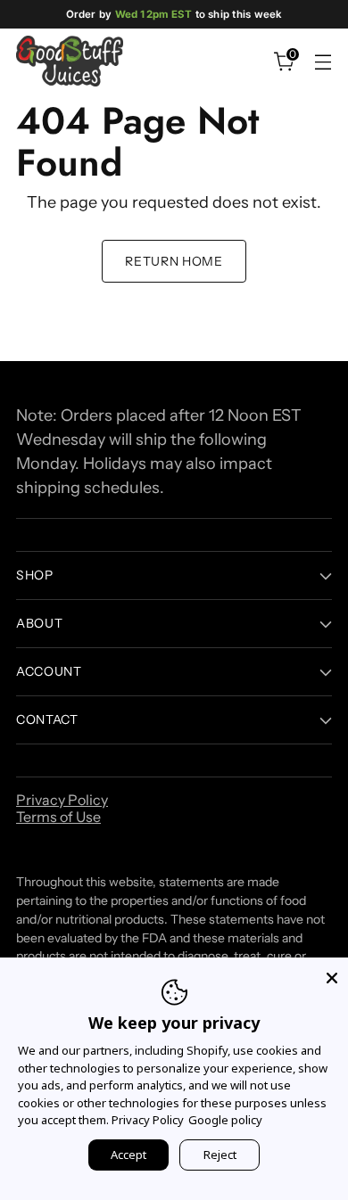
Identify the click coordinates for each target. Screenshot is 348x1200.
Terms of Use (58, 817)
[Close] (332, 973)
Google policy (225, 1120)
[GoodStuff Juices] (69, 61)
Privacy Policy (62, 800)
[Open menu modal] (322, 61)
